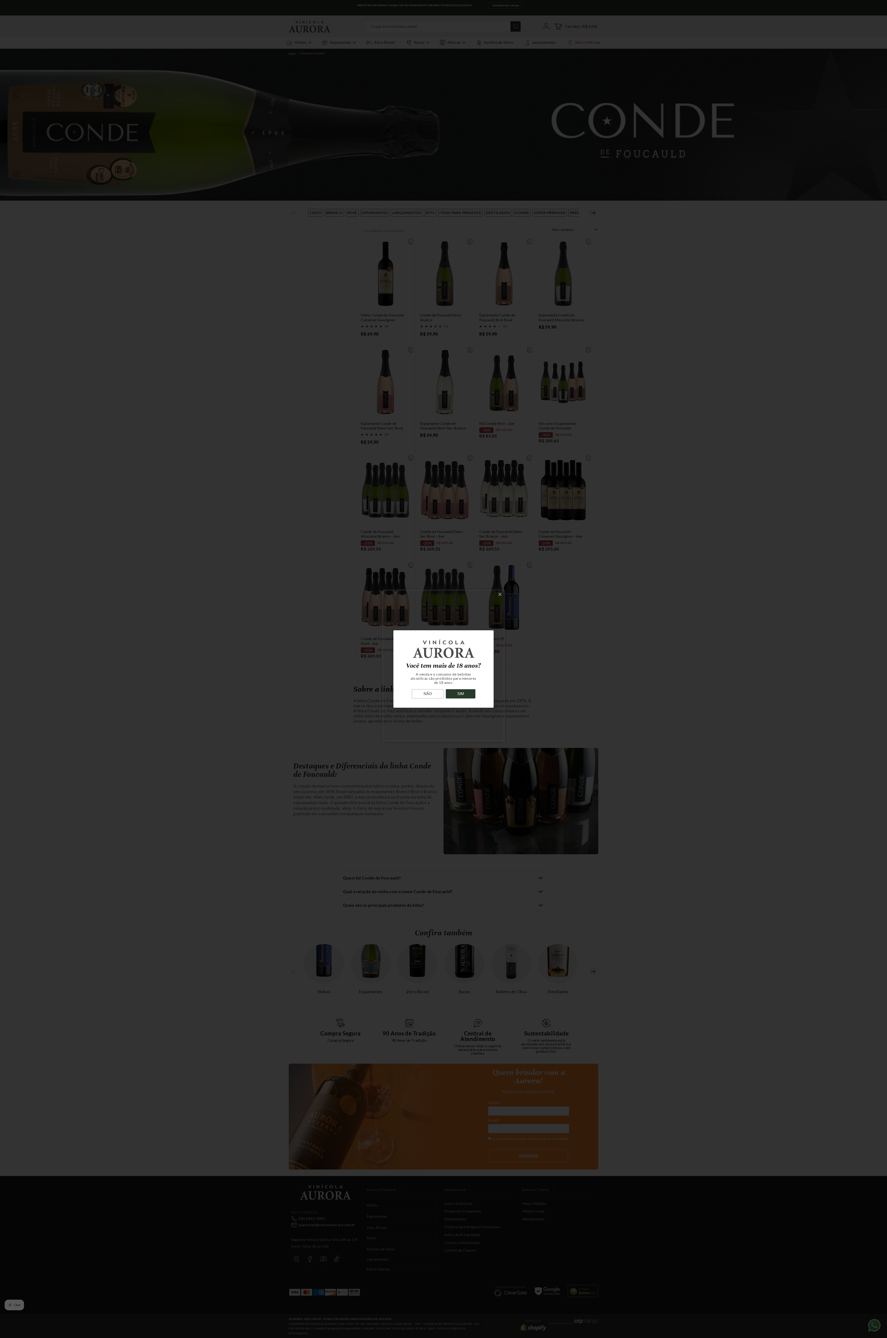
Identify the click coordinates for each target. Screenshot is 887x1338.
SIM (460, 694)
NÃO (428, 694)
